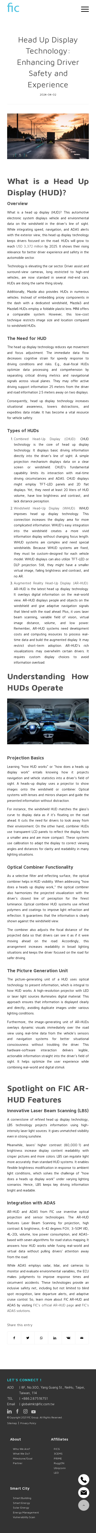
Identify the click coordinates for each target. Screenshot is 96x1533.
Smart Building (22, 1498)
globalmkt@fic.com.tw (37, 1404)
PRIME (58, 1458)
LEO (56, 1472)
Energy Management (26, 1512)
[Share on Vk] (68, 1338)
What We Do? (21, 1453)
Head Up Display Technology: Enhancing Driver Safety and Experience (48, 62)
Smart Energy (21, 1503)
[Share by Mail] (82, 1338)
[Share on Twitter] (28, 1338)
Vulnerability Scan (24, 1517)
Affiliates (59, 1439)
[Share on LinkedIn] (55, 1338)
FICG (57, 1449)
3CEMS (58, 1453)
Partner (18, 1463)
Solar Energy (21, 1507)
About (15, 1439)
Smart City (19, 1488)
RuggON (59, 1463)
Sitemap (12, 1423)
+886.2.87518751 (34, 1398)
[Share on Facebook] (14, 1338)
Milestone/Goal (22, 1458)
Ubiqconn (60, 1468)
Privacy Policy (28, 1423)
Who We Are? (21, 1449)
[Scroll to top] (83, 1505)
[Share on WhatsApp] (41, 1338)
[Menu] (83, 9)
